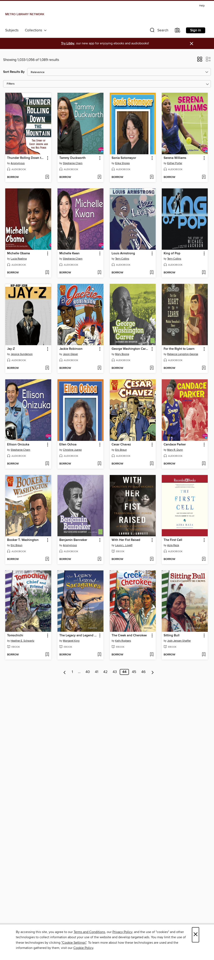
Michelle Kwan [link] (69, 253)
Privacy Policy (122, 932)
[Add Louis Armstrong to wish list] (151, 272)
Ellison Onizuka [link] (18, 445)
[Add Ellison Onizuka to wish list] (47, 464)
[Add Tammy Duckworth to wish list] (99, 177)
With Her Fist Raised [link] (126, 540)
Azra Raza (173, 545)
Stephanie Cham (73, 163)
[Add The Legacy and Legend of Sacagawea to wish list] (99, 655)
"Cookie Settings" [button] (73, 943)
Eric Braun (121, 450)
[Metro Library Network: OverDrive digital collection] (24, 14)
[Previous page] (65, 671)
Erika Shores (122, 163)
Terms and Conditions (89, 932)
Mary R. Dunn (175, 450)
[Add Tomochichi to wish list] (47, 655)
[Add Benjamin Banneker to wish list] (99, 559)
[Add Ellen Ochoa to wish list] (99, 464)
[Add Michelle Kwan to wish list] (99, 272)
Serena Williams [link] (175, 158)
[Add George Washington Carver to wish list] (151, 368)
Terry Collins (122, 258)
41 (96, 672)
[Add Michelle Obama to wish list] (47, 272)
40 (87, 672)
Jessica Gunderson (22, 354)
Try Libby (67, 43)
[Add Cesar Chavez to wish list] (151, 464)
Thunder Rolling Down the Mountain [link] (26, 158)
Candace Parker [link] (175, 445)
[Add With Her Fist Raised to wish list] (151, 559)
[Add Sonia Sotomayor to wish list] (151, 177)
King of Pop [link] (172, 253)
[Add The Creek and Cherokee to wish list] (151, 655)
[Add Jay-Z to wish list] (47, 368)
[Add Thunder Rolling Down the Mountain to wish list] (47, 177)
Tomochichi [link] (15, 635)
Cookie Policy (83, 948)
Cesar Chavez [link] (121, 445)
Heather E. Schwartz (22, 640)
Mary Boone (122, 354)
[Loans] (177, 31)
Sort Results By (14, 72)
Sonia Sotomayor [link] (124, 158)
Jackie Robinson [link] (71, 349)
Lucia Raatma (19, 258)
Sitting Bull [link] (172, 635)
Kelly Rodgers (123, 640)
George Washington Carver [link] (131, 349)
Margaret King (71, 640)
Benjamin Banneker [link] (73, 540)
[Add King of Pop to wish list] (203, 272)
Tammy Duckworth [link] (72, 158)
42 (105, 672)
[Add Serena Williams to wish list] (203, 177)
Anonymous (18, 163)
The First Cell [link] (173, 540)
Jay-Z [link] (11, 349)
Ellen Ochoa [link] (67, 445)
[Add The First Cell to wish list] (203, 559)
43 (115, 672)
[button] (158, 31)
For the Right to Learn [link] (179, 349)
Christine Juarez (72, 450)
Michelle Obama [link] (18, 253)
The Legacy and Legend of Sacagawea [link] (78, 635)
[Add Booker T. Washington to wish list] (47, 559)
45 (134, 672)
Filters (11, 84)
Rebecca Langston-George (182, 354)
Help (202, 5)
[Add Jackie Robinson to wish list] (99, 368)
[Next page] (153, 671)
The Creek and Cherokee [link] (129, 635)
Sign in (195, 30)
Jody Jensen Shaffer (179, 640)
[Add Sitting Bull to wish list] (203, 655)
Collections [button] (34, 30)
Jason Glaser (70, 354)
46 (143, 672)
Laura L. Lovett (123, 545)
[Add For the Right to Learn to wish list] (203, 368)
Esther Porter (174, 163)
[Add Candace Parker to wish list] (203, 464)
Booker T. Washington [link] (23, 540)
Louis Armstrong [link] (123, 253)
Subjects (12, 30)
